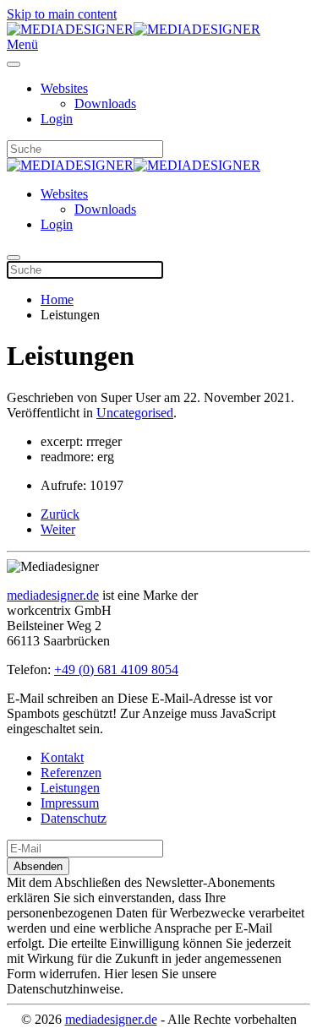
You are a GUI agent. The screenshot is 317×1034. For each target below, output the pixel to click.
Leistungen (70, 788)
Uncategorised (134, 412)
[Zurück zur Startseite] (133, 29)
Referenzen (71, 772)
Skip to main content (62, 14)
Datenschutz (74, 818)
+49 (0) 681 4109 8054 (116, 669)
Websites (64, 88)
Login (57, 119)
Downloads (105, 103)
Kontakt (62, 757)
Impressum (70, 803)
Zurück (60, 514)
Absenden (38, 866)
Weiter (58, 529)
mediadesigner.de (53, 595)
